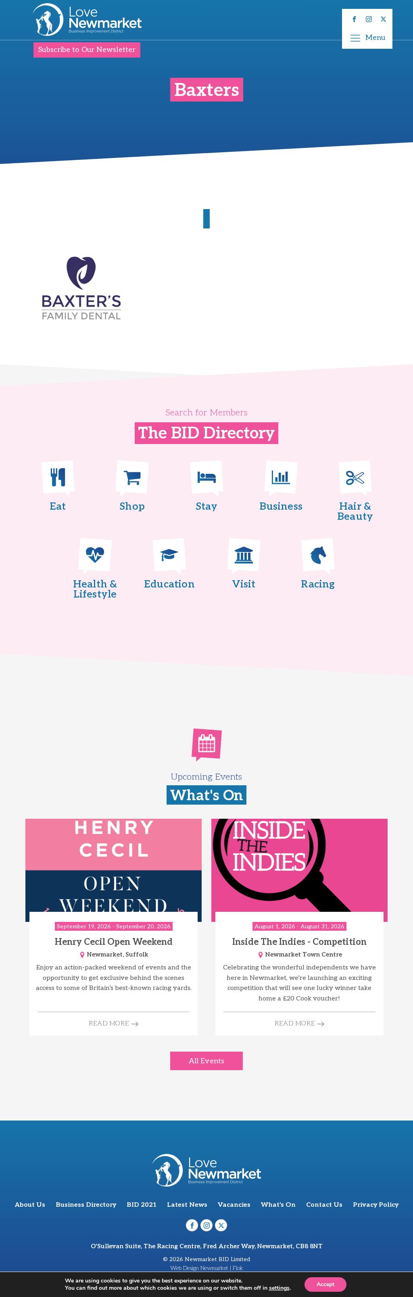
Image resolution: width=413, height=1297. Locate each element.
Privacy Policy (375, 1205)
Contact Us (324, 1205)
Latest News (187, 1205)
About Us (30, 1205)
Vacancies (234, 1205)
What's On (278, 1205)
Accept (325, 1284)
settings (279, 1288)
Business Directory (86, 1205)
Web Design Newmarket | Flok (206, 1268)
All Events (206, 1061)
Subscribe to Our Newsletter (87, 50)
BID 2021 (141, 1205)
